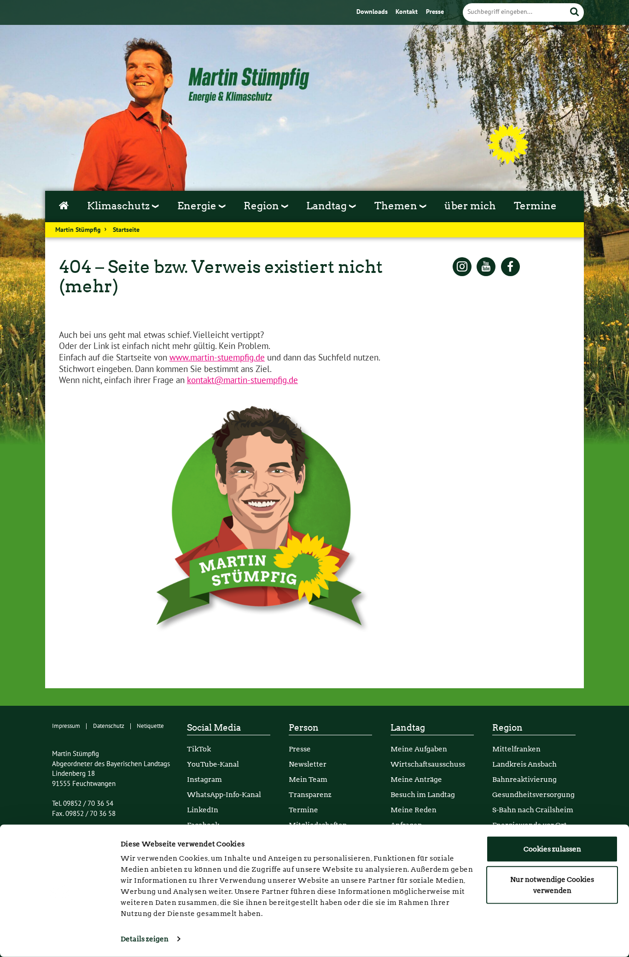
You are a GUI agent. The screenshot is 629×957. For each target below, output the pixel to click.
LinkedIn (202, 809)
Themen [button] (396, 206)
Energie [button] (198, 206)
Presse (435, 12)
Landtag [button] (327, 206)
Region (507, 727)
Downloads (373, 12)
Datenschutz (108, 726)
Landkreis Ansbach (524, 764)
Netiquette (150, 726)
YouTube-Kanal (213, 764)
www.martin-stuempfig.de (217, 358)
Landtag (407, 727)
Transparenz (310, 794)
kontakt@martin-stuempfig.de (242, 380)
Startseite (126, 230)
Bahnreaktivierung (524, 779)
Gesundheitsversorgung (533, 794)
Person (304, 727)
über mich (470, 206)
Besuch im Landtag (422, 794)
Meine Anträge (416, 779)
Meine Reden (413, 809)
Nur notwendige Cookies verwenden (552, 884)
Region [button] (262, 206)
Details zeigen (145, 939)
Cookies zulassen (552, 849)
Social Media (214, 727)
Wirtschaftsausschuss (427, 764)
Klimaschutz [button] (119, 206)
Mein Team (308, 779)
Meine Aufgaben (418, 748)
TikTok (199, 748)
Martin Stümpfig (78, 230)
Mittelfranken (516, 748)
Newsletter (307, 764)
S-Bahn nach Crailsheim (532, 809)
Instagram (204, 779)
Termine (535, 206)
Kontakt (407, 12)
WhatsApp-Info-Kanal (224, 794)
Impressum (66, 726)
